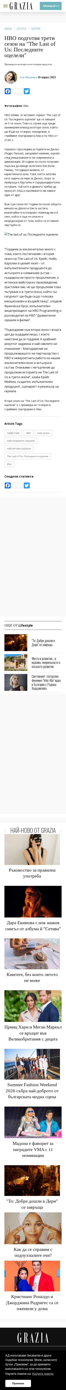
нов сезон (43, 433)
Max (9, 464)
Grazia (8, 28)
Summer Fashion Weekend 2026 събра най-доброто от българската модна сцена (32, 1090)
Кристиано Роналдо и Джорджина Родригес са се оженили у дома (32, 1302)
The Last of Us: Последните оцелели (27, 456)
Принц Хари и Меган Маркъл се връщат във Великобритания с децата (33, 1032)
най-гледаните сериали (21, 440)
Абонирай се (51, 5)
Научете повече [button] (43, 1373)
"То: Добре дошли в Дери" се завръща (43, 642)
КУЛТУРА (35, 28)
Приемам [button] (18, 1383)
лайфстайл (13, 433)
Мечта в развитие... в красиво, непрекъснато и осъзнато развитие (46, 662)
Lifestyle (21, 28)
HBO (28, 433)
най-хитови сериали (19, 448)
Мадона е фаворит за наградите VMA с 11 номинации (33, 1149)
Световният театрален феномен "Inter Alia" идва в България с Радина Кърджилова (46, 682)
